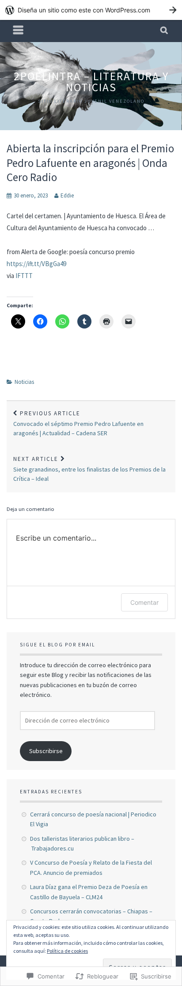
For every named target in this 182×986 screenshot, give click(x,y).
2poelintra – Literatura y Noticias (91, 81)
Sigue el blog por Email (57, 645)
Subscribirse (46, 751)
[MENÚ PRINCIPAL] (18, 31)
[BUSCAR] (164, 31)
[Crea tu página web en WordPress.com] (91, 10)
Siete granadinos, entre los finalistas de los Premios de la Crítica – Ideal (89, 469)
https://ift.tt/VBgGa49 (36, 263)
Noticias (24, 382)
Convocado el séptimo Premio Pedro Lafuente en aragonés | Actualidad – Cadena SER (78, 423)
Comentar (144, 602)
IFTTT (24, 275)
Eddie (67, 195)
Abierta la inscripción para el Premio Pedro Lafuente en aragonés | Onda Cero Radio (90, 163)
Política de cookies (67, 950)
